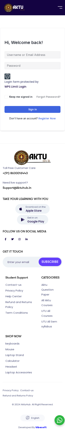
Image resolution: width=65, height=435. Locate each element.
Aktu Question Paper (47, 289)
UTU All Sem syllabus (49, 324)
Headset (11, 366)
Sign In (32, 109)
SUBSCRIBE (50, 262)
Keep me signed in (20, 96)
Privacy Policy (14, 290)
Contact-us (13, 285)
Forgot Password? (48, 97)
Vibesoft (41, 427)
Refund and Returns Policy (18, 304)
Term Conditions (16, 313)
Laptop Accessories (18, 372)
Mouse (9, 349)
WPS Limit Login (15, 87)
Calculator (12, 361)
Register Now (47, 118)
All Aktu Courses (47, 302)
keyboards (12, 343)
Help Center (13, 296)
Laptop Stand (14, 355)
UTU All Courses (47, 313)
